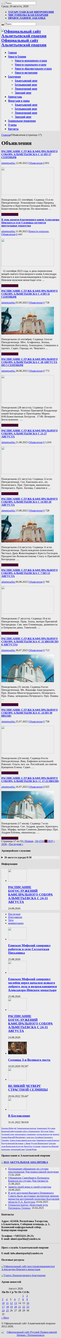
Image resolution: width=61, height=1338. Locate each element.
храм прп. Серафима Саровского (39, 1137)
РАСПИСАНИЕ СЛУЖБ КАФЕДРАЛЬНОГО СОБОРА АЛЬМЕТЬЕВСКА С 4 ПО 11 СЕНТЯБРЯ (29, 293)
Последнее (14, 914)
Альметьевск (42, 1128)
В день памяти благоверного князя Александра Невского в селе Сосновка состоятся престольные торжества (30, 222)
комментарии (16, 923)
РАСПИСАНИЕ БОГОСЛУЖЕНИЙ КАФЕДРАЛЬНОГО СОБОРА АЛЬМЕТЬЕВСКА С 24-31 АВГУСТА (30, 894)
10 (36, 841)
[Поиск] (2, 3)
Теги (11, 920)
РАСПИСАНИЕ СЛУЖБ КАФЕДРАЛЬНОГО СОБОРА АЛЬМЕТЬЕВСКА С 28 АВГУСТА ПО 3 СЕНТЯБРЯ (29, 362)
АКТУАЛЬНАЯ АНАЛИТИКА (29, 1162)
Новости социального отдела (30, 65)
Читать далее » (9, 214)
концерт (56, 1134)
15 (40, 841)
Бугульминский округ (26, 85)
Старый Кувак (31, 1149)
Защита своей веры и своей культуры (29, 1186)
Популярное (15, 917)
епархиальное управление (25, 1134)
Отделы (12, 125)
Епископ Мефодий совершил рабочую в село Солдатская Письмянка (29, 949)
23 (27, 1306)
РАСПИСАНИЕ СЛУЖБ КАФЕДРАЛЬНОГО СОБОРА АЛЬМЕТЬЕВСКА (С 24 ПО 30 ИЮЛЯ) (29, 712)
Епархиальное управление (22, 121)
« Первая (28, 841)
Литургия (44, 1131)
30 (5, 844)
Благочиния (14, 77)
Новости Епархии (17, 57)
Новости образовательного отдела (33, 69)
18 (48, 841)
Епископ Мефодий (8, 1128)
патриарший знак (18, 1149)
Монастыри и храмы (19, 101)
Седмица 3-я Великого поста (29, 1060)
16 (43, 841)
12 (11, 1303)
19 (51, 841)
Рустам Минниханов (39, 1143)
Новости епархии (38, 231)
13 (15, 1303)
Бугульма (51, 1128)
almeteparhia (8, 163)
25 (7, 1310)
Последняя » (16, 844)
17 (3, 1306)
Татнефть (5, 1140)
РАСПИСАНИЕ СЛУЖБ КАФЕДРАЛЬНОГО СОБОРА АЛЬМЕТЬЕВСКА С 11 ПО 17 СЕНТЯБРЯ (29, 154)
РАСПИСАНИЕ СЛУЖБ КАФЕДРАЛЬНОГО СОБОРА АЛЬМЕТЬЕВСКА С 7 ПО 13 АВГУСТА (29, 573)
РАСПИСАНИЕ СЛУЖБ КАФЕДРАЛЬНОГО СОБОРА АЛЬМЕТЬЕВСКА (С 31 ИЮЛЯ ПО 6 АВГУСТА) (29, 641)
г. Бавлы (27, 1143)
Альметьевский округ (26, 81)
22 (23, 1306)
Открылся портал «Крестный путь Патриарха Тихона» (28, 1206)
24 (3, 1310)
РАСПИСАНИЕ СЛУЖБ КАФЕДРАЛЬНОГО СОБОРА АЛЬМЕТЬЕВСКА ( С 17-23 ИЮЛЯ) (30, 780)
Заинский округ (23, 93)
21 (19, 1306)
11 (7, 1303)
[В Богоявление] (17, 1109)
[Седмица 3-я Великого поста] (17, 1053)
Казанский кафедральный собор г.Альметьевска (20, 1131)
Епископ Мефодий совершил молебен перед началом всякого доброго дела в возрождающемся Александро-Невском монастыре (32, 984)
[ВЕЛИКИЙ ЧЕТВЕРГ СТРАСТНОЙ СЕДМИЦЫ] (17, 1079)
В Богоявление (19, 1115)
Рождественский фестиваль (12, 1143)
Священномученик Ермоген (47, 1140)
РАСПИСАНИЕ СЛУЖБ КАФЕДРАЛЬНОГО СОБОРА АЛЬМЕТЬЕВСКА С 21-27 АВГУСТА (29, 433)
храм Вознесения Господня (12, 1146)
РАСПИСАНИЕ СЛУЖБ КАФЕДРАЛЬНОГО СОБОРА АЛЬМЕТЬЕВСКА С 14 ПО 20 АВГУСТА (29, 501)
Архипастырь (15, 97)
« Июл (5, 1317)
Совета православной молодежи (23, 1140)
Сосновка (37, 1146)
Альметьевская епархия (26, 1128)
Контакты (13, 129)
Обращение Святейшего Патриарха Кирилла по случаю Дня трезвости (28, 1179)
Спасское (52, 1143)
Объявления (35, 163)
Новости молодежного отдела (31, 61)
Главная (12, 53)
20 (2, 844)
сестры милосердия (44, 1134)
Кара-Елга (28, 1146)
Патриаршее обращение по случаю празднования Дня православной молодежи (33, 1170)
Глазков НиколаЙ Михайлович (13, 1137)
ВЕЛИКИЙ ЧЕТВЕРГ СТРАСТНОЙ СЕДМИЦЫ (28, 1087)
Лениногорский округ (26, 89)
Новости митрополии (26, 73)
